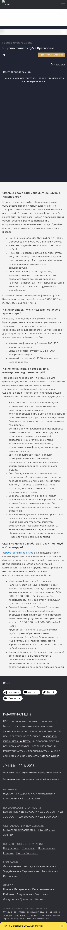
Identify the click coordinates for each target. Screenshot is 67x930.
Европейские (30, 871)
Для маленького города (18, 866)
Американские (45, 866)
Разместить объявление (51, 55)
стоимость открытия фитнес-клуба (36, 296)
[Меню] (63, 5)
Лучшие (8, 835)
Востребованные (27, 853)
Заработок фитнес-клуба (17, 553)
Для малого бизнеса (32, 899)
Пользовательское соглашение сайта (28, 909)
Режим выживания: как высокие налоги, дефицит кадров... (31, 779)
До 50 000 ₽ (29, 812)
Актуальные (24, 894)
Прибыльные (46, 830)
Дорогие (25, 794)
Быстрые (40, 894)
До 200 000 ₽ (48, 812)
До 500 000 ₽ (28, 817)
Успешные (28, 848)
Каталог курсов (49, 756)
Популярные (11, 848)
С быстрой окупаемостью (19, 830)
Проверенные (46, 848)
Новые (7, 889)
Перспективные (42, 889)
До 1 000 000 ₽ (49, 817)
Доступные (10, 899)
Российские (48, 871)
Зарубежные (11, 871)
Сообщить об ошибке (25, 915)
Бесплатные (10, 812)
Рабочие (8, 894)
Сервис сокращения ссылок (33, 912)
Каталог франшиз (17, 714)
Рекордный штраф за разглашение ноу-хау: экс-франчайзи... (32, 772)
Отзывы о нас (9, 912)
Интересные (21, 889)
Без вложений (31, 799)
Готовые (8, 853)
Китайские (10, 876)
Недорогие (10, 794)
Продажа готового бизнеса (17, 43)
